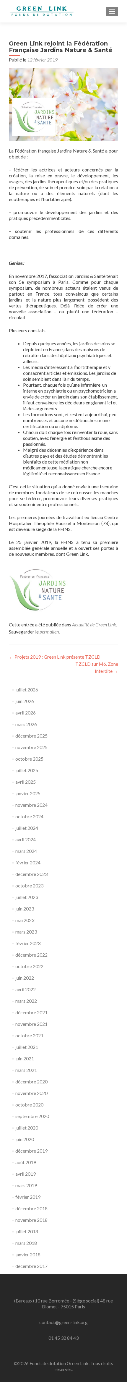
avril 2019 (25, 1174)
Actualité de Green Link (94, 624)
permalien (49, 631)
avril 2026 (25, 712)
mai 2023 (24, 920)
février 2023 (27, 943)
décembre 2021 (31, 1012)
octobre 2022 (29, 966)
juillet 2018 (26, 1231)
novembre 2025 (31, 747)
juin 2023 (24, 908)
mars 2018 (26, 1243)
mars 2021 (26, 1070)
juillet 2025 (26, 770)
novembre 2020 (31, 1093)
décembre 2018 (31, 1208)
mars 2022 (26, 1001)
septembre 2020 (32, 1116)
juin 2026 (24, 701)
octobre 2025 (29, 759)
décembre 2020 (31, 1081)
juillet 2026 (26, 689)
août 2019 (25, 1162)
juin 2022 (24, 978)
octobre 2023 (29, 885)
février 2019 (27, 1197)
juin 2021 (24, 1058)
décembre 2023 (31, 874)
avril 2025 (25, 782)
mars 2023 (26, 931)
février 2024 (27, 862)
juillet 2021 (26, 1047)
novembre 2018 (31, 1220)
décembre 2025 (31, 735)
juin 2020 (24, 1139)
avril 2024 (25, 839)
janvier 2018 (27, 1254)
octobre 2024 (29, 816)
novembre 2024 (31, 805)
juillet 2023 (26, 897)
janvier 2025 (27, 793)
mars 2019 (26, 1185)
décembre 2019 (31, 1150)
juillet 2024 (26, 828)
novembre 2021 (31, 1024)
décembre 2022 (31, 954)
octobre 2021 (29, 1035)
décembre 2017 (31, 1266)
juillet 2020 (26, 1127)
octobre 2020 (29, 1104)
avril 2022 (25, 989)
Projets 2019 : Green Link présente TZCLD (54, 657)
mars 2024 (26, 851)
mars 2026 (26, 724)
